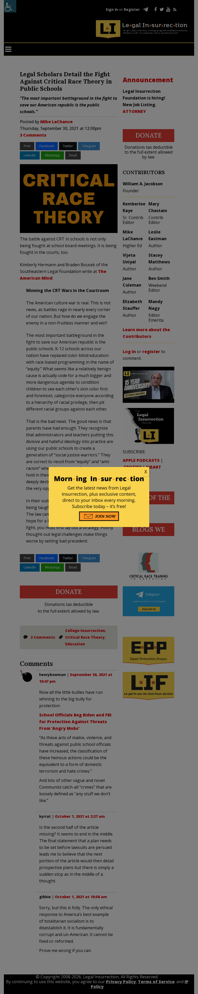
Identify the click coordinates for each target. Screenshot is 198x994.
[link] (99, 472)
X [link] (145, 472)
